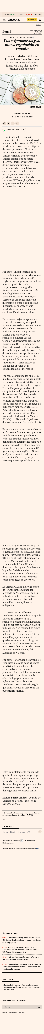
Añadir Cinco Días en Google (15, 130)
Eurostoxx (13, 1012)
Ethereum (21, 832)
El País (38, 25)
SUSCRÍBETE (32, 20)
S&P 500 (21, 14)
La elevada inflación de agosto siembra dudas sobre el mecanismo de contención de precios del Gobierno (21, 966)
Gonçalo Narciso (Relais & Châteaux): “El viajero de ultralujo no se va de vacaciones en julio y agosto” (21, 940)
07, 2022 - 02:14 (24, 117)
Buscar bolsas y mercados (14, 1000)
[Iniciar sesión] (40, 20)
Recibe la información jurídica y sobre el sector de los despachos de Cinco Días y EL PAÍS (21, 814)
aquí (37, 848)
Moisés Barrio (22, 113)
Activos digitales (17, 37)
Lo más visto (7, 980)
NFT (28, 832)
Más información (7, 843)
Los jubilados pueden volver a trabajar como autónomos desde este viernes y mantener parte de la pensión (22, 987)
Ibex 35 (6, 14)
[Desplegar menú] (4, 20)
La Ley (35, 32)
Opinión (5, 832)
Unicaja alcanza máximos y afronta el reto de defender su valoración (20, 958)
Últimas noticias (10, 933)
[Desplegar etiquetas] (40, 831)
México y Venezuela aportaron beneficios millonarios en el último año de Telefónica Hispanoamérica (20, 949)
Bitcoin (13, 832)
